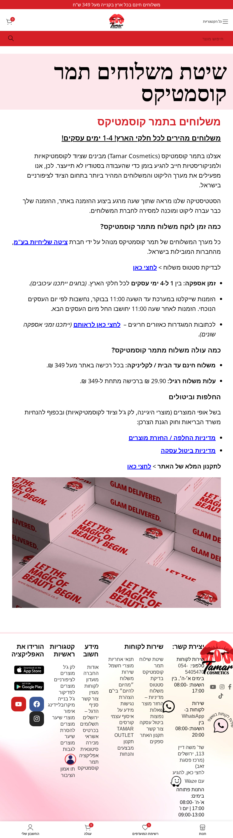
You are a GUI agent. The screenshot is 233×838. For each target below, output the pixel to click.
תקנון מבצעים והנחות (125, 748)
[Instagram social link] (222, 686)
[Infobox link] (116, 5)
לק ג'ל (69, 667)
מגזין (94, 692)
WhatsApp (193, 716)
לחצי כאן (139, 466)
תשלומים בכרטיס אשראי (89, 730)
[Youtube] (18, 704)
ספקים (157, 741)
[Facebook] (36, 704)
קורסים (126, 722)
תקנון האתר (152, 735)
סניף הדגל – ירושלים (91, 711)
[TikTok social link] (221, 695)
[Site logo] (116, 20)
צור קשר (155, 728)
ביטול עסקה (152, 722)
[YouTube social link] (213, 686)
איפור (69, 711)
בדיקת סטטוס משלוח (157, 685)
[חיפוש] (11, 38)
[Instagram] (36, 718)
